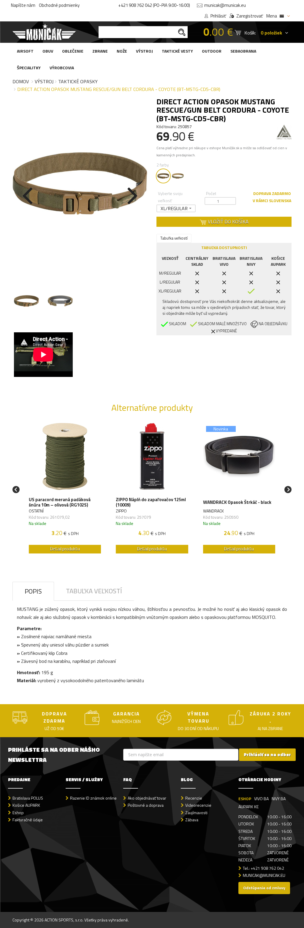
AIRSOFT (25, 51)
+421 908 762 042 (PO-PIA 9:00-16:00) (154, 5)
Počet (211, 193)
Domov (20, 81)
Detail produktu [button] (65, 548)
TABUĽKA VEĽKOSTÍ (94, 591)
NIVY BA (279, 798)
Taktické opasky (78, 81)
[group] (65, 489)
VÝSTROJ (144, 51)
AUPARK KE (248, 806)
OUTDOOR (211, 51)
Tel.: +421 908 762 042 (263, 868)
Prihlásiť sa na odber (267, 754)
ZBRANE (100, 51)
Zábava (191, 820)
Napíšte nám (23, 5)
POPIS (33, 591)
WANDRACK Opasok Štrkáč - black (237, 502)
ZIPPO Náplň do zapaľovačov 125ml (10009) (151, 502)
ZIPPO (121, 511)
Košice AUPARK (26, 805)
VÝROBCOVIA (62, 68)
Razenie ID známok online (93, 798)
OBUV (47, 51)
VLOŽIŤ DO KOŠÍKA (227, 222)
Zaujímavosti (196, 812)
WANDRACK (213, 511)
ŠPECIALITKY (29, 68)
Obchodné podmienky (59, 5)
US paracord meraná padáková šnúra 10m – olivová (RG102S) (60, 502)
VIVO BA (261, 798)
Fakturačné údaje (27, 820)
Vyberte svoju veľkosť (170, 197)
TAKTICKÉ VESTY (177, 51)
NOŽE (122, 51)
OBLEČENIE (72, 51)
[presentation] (27, 194)
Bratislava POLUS (27, 798)
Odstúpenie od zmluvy (264, 888)
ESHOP (244, 798)
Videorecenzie (198, 805)
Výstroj (44, 81)
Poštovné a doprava (146, 805)
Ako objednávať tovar (147, 798)
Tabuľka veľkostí (174, 238)
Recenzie (193, 798)
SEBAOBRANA (243, 51)
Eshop (18, 812)
